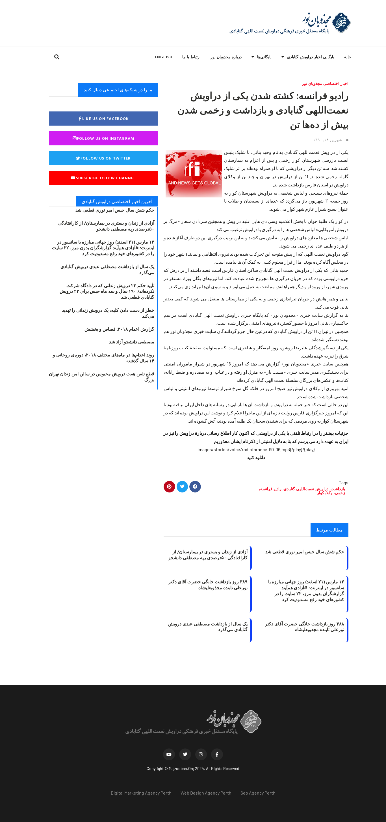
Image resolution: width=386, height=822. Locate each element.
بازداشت (338, 488)
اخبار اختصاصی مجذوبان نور (325, 83)
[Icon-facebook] (217, 754)
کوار (320, 492)
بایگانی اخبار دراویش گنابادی (310, 57)
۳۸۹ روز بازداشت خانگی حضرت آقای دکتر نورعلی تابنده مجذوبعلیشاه (208, 584)
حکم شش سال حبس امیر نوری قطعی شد (304, 551)
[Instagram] (201, 754)
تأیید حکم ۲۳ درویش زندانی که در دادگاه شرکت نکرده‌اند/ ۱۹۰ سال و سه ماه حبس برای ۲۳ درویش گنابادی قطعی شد (107, 291)
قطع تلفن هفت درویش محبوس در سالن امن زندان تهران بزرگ (101, 376)
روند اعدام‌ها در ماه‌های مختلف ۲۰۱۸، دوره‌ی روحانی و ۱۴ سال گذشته (103, 357)
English (163, 57)
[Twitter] (185, 754)
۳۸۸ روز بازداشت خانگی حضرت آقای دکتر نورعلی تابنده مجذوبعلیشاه (304, 626)
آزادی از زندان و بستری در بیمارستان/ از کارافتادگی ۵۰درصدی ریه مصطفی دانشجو (208, 554)
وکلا (329, 492)
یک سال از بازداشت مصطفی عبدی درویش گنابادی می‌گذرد (208, 626)
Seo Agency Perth (258, 792)
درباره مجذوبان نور (226, 57)
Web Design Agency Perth (206, 792)
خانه (347, 57)
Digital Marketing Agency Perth (141, 792)
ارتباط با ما (191, 57)
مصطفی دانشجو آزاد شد (131, 341)
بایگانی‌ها (264, 57)
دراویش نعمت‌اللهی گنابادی (306, 488)
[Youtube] (169, 754)
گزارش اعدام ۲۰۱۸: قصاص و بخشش (119, 329)
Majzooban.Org (181, 768)
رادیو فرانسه (270, 488)
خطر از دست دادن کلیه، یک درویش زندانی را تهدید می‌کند (108, 313)
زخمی (340, 492)
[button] (56, 56)
